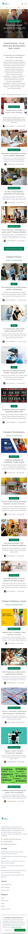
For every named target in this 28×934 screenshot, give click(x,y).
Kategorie (4, 894)
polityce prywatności (16, 927)
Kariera (14, 284)
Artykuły (4, 848)
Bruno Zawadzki (5, 887)
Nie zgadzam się (8, 930)
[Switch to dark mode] (22, 3)
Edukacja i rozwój (14, 21)
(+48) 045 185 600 (7, 841)
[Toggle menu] (25, 3)
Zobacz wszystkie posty (14, 260)
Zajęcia (3, 903)
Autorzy (4, 881)
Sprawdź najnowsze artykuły (14, 248)
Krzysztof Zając (5, 890)
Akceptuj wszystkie (20, 930)
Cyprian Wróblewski (6, 884)
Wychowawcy (14, 456)
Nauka (2, 906)
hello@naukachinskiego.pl (9, 844)
